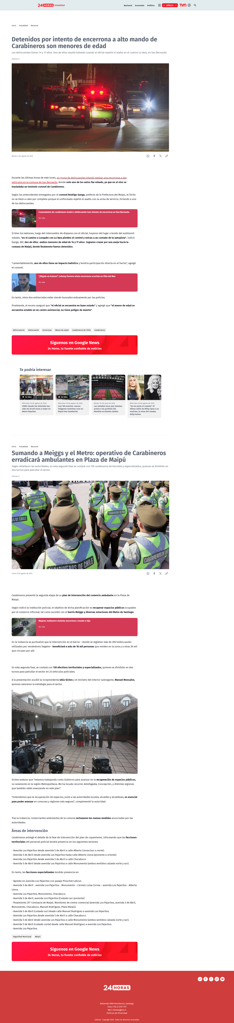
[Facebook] (154, 155)
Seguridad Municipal (22, 936)
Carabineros (99, 330)
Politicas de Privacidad (117, 1013)
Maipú (37, 936)
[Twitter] (160, 155)
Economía (139, 5)
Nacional (128, 5)
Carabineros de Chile (81, 330)
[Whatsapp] (148, 155)
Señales (169, 5)
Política (151, 5)
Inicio (14, 25)
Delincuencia (18, 330)
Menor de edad (62, 330)
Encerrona (47, 330)
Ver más (42, 218)
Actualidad (23, 25)
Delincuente (33, 330)
